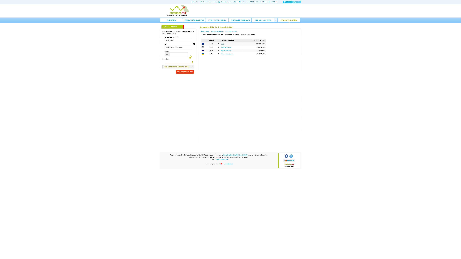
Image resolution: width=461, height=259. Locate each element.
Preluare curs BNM (247, 2)
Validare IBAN (260, 2)
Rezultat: (166, 59)
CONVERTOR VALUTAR (185, 72)
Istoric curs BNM (289, 20)
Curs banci (240, 20)
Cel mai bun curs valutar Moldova (263, 20)
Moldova (290, 161)
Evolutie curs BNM (217, 20)
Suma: (167, 51)
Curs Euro (196, 2)
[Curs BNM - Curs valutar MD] (178, 10)
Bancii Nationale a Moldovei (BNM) (235, 155)
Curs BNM (171, 20)
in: (166, 44)
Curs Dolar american (209, 2)
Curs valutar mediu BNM (228, 2)
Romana (288, 2)
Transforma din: (171, 37)
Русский (297, 2)
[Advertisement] (248, 10)
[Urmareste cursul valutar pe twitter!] (291, 156)
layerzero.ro (229, 164)
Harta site (224, 159)
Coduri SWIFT (271, 2)
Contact (217, 159)
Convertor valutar (194, 20)
